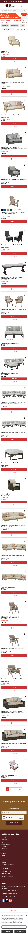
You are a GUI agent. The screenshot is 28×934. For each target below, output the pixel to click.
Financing (4, 857)
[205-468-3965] (21, 5)
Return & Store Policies (7, 864)
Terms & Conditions (14, 910)
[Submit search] (24, 10)
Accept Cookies (20, 931)
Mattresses (4, 839)
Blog (2, 860)
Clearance (4, 848)
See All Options (19, 209)
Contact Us (4, 862)
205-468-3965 (9, 876)
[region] (14, 923)
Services (3, 853)
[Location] (17, 5)
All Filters (8, 29)
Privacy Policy (14, 912)
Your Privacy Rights (14, 927)
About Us (3, 855)
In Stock (3, 846)
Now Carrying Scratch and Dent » (14, 1)
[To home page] (10, 6)
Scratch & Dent (5, 844)
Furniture (9, 20)
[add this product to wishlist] (25, 35)
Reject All (7, 931)
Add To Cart (14, 58)
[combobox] (20, 29)
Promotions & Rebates (7, 851)
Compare (15, 61)
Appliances (4, 842)
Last (20, 789)
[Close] (26, 915)
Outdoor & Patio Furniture (18, 20)
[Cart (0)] (25, 5)
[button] (2, 5)
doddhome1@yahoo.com (11, 879)
